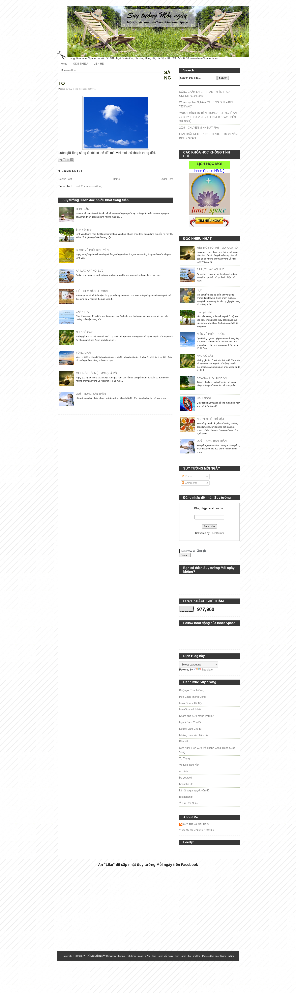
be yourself (185, 777)
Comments (191, 482)
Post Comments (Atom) (88, 186)
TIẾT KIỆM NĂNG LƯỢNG (92, 291)
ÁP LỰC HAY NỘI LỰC (89, 270)
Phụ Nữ (183, 741)
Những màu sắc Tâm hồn (194, 735)
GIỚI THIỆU (80, 63)
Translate (207, 669)
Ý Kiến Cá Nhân (188, 803)
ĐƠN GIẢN (82, 209)
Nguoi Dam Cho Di (190, 722)
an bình (183, 771)
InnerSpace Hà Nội (190, 709)
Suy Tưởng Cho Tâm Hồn (187, 956)
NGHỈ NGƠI (204, 398)
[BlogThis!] (64, 160)
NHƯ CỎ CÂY (84, 332)
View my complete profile (196, 830)
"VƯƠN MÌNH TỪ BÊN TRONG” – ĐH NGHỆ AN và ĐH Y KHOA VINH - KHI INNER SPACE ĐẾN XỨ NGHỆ (208, 117)
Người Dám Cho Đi (190, 728)
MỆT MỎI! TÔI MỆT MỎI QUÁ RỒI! (97, 373)
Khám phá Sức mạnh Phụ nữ (196, 715)
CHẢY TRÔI (83, 311)
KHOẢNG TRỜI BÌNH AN (212, 377)
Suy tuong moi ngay (78, 89)
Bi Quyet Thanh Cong (191, 690)
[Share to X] (68, 160)
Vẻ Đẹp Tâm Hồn (189, 764)
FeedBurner (217, 533)
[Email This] (60, 160)
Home (63, 63)
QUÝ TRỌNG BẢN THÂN (91, 393)
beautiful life (186, 784)
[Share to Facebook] (72, 160)
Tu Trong (184, 758)
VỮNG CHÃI (83, 352)
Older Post (167, 178)
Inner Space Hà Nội (190, 703)
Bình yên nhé (83, 229)
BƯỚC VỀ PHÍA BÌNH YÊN (92, 250)
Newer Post (65, 178)
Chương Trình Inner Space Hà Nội (133, 956)
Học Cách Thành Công (192, 696)
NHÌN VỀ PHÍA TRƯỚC (211, 334)
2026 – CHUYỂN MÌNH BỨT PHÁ (199, 127)
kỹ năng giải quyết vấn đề (194, 790)
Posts (188, 476)
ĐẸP (199, 290)
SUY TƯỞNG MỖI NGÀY (93, 956)
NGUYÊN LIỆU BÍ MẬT (210, 419)
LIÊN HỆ (98, 63)
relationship (186, 796)
